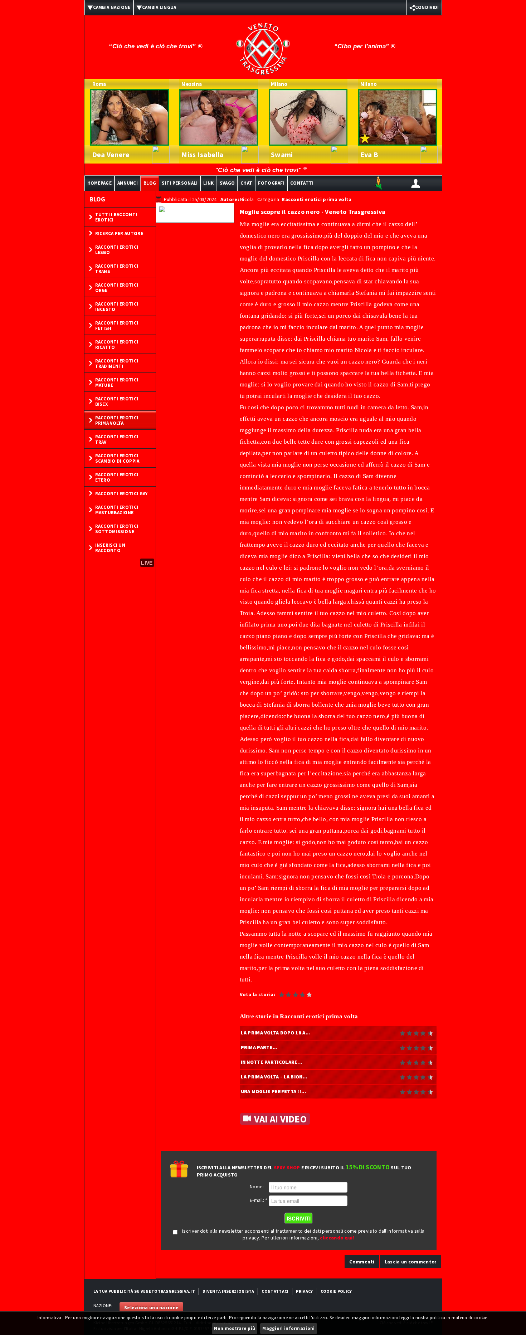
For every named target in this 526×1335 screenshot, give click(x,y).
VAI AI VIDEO (280, 1119)
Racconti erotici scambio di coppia (117, 458)
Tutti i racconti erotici (116, 217)
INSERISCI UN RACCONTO (110, 548)
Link (208, 183)
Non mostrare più (234, 1328)
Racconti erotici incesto (116, 306)
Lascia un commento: (411, 1261)
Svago (227, 183)
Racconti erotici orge (116, 287)
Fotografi (271, 183)
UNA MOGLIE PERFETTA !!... (273, 1091)
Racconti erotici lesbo (116, 249)
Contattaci (275, 1291)
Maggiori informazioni (288, 1328)
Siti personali (180, 183)
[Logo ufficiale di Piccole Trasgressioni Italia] (263, 44)
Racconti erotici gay (121, 494)
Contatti (301, 183)
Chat (246, 183)
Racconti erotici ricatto (116, 344)
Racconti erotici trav (116, 439)
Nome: (257, 1186)
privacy (304, 1291)
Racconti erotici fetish (116, 325)
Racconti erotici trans (116, 268)
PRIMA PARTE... (259, 1047)
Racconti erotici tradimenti (116, 363)
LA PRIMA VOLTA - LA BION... (274, 1076)
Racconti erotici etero (116, 477)
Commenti (361, 1261)
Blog (149, 183)
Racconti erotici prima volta (116, 420)
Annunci (127, 183)
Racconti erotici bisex (116, 401)
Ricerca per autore (119, 233)
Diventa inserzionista (228, 1291)
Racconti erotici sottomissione (116, 529)
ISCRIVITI (299, 1218)
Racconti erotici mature (116, 382)
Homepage (99, 183)
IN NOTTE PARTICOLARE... (271, 1062)
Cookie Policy (336, 1291)
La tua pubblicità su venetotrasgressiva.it (144, 1291)
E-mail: (259, 1200)
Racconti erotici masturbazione (116, 510)
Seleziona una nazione (151, 1307)
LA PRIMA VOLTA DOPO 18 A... (275, 1032)
